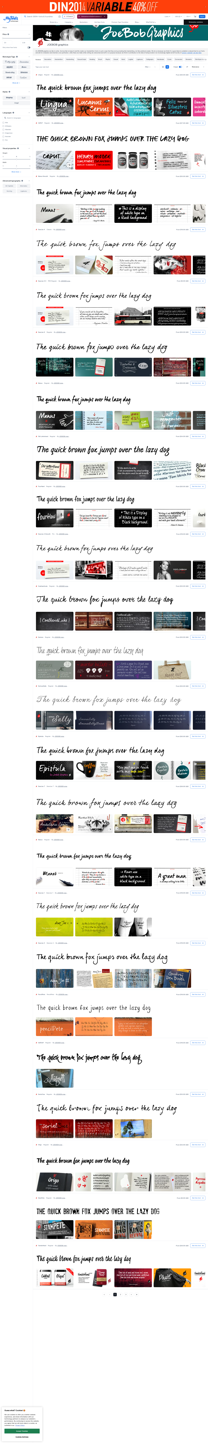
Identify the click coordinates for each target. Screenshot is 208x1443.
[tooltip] (8, 34)
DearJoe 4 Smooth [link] (44, 534)
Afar (6, 123)
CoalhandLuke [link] (43, 586)
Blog (136, 22)
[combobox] (48, 16)
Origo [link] (40, 1145)
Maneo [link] (40, 840)
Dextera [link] (40, 637)
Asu (6, 140)
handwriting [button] (10, 72)
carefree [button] (23, 77)
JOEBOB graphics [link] (59, 75)
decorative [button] (24, 62)
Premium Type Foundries (120, 22)
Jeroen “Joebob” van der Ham (191, 53)
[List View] (167, 67)
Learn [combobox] (167, 17)
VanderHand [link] (42, 1246)
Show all (15, 83)
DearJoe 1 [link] (41, 893)
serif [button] (23, 98)
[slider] (2, 38)
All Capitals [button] (9, 186)
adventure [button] (24, 72)
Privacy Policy (20, 1425)
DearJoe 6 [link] (41, 332)
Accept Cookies (22, 1431)
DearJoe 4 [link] (41, 229)
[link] (25, 16)
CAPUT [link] (40, 123)
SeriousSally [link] (42, 686)
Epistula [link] (40, 736)
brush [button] (8, 77)
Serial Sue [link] (41, 1094)
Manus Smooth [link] (43, 176)
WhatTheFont (150, 22)
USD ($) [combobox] (177, 17)
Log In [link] (202, 16)
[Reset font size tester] (155, 67)
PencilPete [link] (41, 994)
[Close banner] (104, 16)
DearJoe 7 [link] (41, 786)
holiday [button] (10, 67)
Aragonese (8, 133)
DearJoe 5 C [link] (42, 281)
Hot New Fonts (99, 22)
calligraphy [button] (9, 62)
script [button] (16, 103)
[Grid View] (163, 67)
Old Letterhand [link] (43, 436)
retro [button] (24, 67)
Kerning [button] (9, 191)
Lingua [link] (40, 75)
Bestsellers (84, 22)
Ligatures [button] (23, 191)
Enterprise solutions (196, 22)
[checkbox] (28, 47)
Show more (15, 172)
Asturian (8, 136)
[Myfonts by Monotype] (11, 19)
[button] (2, 6)
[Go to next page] (131, 1294)
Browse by (53, 22)
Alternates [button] (23, 186)
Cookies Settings (22, 1437)
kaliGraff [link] (41, 1043)
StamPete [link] (41, 1198)
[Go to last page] (136, 1294)
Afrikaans (8, 126)
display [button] (9, 98)
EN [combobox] (188, 17)
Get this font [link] (196, 75)
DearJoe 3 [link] (41, 943)
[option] (9, 98)
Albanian (8, 129)
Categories (68, 22)
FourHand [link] (41, 486)
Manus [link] (40, 383)
